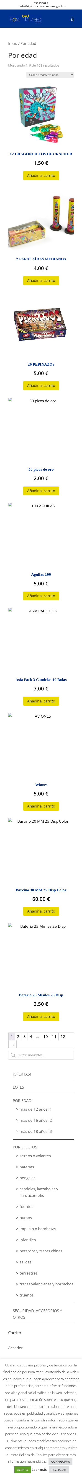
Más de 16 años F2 (36, 1120)
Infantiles (28, 1239)
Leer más (39, 1469)
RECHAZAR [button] (58, 1470)
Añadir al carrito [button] (41, 175)
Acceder (15, 1347)
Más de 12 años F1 (36, 1109)
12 (63, 1036)
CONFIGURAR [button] (60, 1461)
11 (54, 1036)
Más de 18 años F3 (36, 1131)
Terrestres (29, 1273)
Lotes (18, 1087)
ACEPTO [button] (22, 1470)
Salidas (25, 1262)
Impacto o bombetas (38, 1228)
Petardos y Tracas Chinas (41, 1250)
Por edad (22, 1100)
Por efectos (25, 1147)
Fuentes (26, 1206)
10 (45, 1036)
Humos (26, 1217)
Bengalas (27, 1177)
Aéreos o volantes (35, 1155)
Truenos (26, 1295)
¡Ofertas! (22, 1074)
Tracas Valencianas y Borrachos (46, 1284)
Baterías (27, 1166)
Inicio (12, 43)
